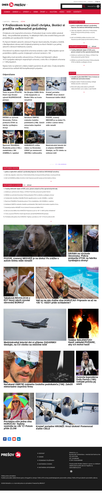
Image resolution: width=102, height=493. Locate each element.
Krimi (36, 12)
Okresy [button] (16, 12)
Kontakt (41, 453)
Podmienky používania (46, 460)
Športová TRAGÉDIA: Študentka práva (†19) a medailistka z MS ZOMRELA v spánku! (29, 201)
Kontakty (77, 12)
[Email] (14, 439)
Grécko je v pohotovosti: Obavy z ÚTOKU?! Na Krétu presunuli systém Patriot (84, 56)
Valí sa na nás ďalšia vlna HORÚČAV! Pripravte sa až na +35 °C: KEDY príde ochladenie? (30, 210)
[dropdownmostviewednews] (84, 43)
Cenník (40, 457)
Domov (7, 12)
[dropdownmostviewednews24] (84, 65)
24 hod (94, 46)
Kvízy (69, 12)
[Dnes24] (20, 5)
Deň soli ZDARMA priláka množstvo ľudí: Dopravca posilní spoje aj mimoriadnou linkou (84, 38)
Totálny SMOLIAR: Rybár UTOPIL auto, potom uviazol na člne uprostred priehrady (85, 51)
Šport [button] (43, 12)
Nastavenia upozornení (46, 467)
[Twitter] (9, 439)
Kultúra (53, 12)
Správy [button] (26, 12)
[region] (27, 4)
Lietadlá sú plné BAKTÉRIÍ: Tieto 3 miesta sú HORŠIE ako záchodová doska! (85, 78)
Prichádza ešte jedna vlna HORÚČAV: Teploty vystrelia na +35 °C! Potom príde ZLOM (30, 217)
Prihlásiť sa (92, 6)
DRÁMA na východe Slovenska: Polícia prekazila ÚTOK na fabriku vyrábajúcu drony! (85, 61)
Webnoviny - (15, 21)
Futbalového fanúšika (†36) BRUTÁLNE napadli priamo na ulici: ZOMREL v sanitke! (29, 198)
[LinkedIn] (19, 439)
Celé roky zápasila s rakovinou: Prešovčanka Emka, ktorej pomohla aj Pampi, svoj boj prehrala (84, 32)
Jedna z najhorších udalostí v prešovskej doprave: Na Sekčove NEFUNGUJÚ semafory (85, 26)
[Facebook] (5, 439)
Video (61, 12)
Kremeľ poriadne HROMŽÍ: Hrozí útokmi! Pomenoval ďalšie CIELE (24, 207)
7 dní (88, 46)
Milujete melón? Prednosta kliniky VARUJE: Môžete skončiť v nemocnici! (83, 83)
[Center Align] (84, 6)
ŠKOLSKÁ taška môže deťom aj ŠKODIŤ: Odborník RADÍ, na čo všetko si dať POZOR (83, 88)
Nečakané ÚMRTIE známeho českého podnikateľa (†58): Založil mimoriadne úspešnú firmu (31, 204)
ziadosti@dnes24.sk (75, 467)
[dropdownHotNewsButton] (84, 92)
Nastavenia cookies (45, 464)
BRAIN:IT (42, 483)
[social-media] (70, 471)
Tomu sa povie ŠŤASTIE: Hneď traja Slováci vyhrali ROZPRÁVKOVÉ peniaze (26, 214)
